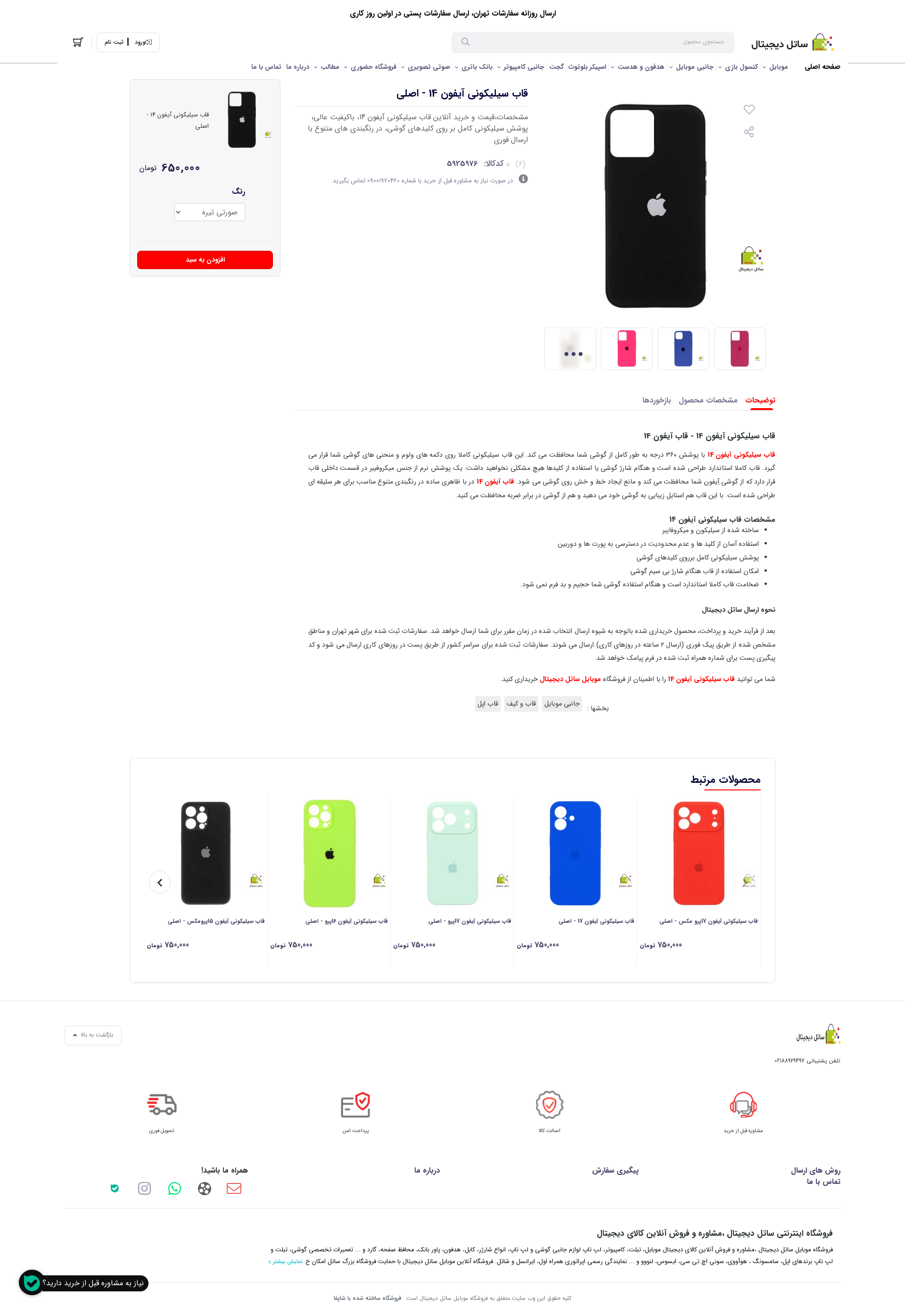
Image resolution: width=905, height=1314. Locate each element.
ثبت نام (114, 42)
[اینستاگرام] (144, 1188)
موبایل (778, 67)
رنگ (238, 191)
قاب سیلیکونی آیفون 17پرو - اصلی (469, 921)
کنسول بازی (741, 67)
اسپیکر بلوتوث (587, 67)
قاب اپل (487, 703)
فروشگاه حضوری (373, 67)
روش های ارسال (815, 1170)
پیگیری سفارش (615, 1170)
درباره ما (297, 67)
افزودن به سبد (205, 260)
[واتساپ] (174, 1188)
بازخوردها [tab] (656, 400)
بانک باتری (477, 67)
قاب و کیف (521, 703)
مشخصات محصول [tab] (708, 400)
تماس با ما (266, 67)
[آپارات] (204, 1188)
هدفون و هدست (641, 67)
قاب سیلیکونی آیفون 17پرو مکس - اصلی (708, 921)
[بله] (114, 1188)
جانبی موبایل (695, 67)
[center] (465, 42)
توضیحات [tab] (760, 400)
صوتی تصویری (429, 67)
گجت (556, 67)
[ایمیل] (234, 1188)
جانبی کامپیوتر (524, 67)
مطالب (330, 67)
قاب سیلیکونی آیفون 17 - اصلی (596, 921)
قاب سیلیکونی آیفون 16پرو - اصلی (346, 921)
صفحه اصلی (822, 67)
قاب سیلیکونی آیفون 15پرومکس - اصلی (216, 921)
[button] (745, 882)
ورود (140, 42)
